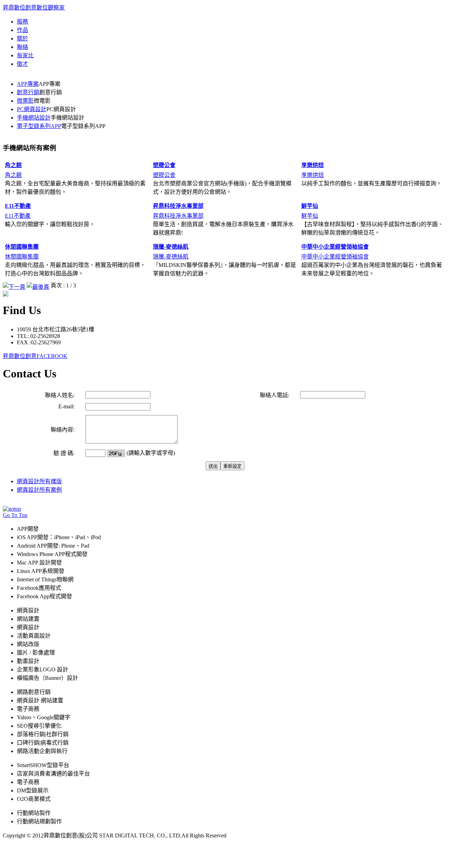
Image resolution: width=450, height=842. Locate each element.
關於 (22, 39)
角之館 (13, 175)
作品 (22, 30)
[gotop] (12, 509)
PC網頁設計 (31, 109)
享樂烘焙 (312, 175)
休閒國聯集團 (22, 257)
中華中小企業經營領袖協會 (335, 257)
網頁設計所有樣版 (39, 481)
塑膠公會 (164, 175)
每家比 (25, 55)
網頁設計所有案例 (39, 490)
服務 (22, 22)
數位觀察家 (51, 8)
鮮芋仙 (309, 216)
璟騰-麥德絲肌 (170, 257)
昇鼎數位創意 (20, 8)
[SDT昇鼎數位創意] (5, 295)
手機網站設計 (34, 118)
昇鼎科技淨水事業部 (178, 216)
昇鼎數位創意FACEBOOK (35, 356)
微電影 (25, 101)
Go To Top (15, 515)
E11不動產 (18, 216)
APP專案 (28, 84)
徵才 (22, 64)
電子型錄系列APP (39, 126)
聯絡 (22, 47)
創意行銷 (28, 92)
